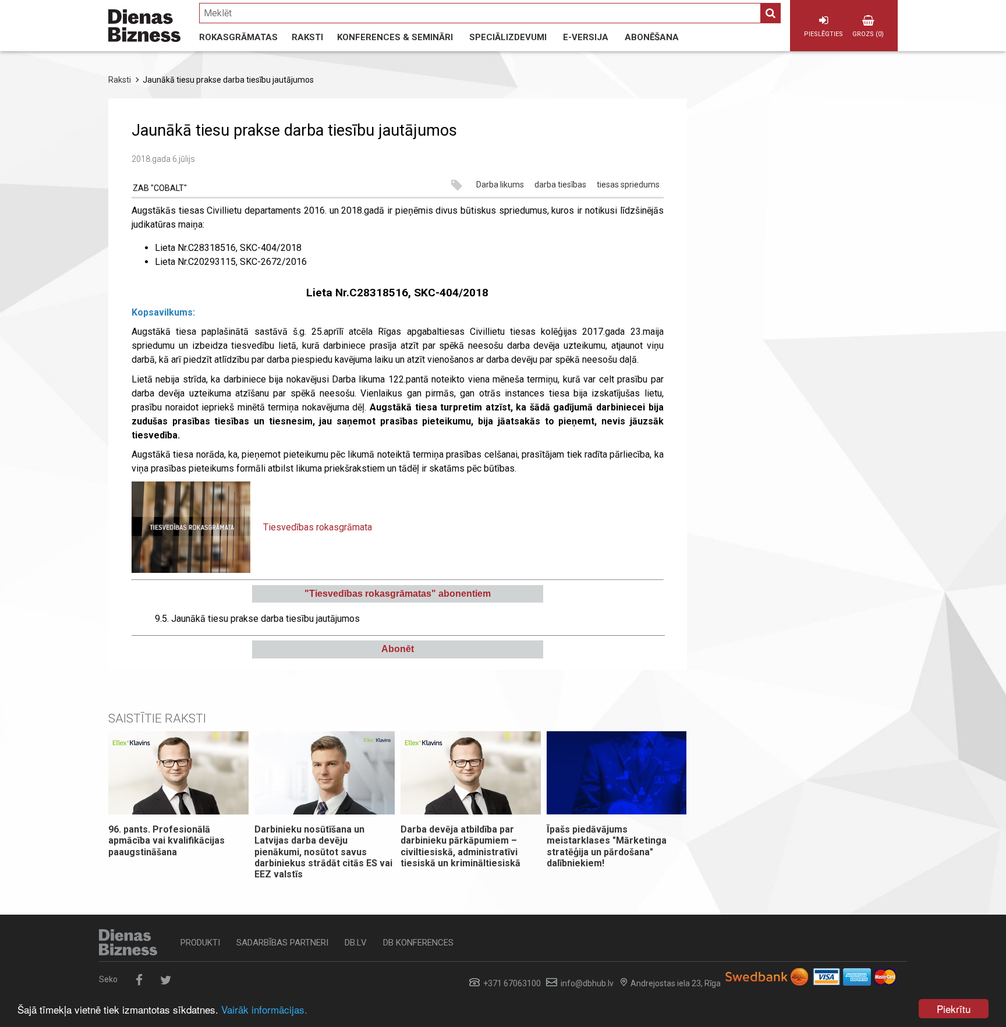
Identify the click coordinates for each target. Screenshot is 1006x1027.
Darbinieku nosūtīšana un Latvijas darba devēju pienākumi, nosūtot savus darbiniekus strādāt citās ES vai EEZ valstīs (323, 852)
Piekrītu (953, 1008)
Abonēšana (652, 37)
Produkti (200, 942)
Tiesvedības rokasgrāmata (317, 527)
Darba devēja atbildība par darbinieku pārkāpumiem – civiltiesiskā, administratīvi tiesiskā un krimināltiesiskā (462, 846)
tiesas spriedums (628, 185)
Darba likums (500, 185)
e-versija (585, 37)
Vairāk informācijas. (264, 1009)
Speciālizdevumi (508, 37)
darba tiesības (560, 185)
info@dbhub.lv (587, 983)
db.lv (356, 942)
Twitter (166, 980)
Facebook (139, 980)
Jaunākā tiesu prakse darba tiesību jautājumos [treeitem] (257, 618)
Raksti (307, 37)
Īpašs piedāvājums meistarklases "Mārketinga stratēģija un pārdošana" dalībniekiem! (607, 846)
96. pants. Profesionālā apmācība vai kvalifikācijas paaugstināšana (166, 840)
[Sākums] (144, 25)
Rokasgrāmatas (238, 37)
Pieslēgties (823, 34)
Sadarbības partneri (282, 942)
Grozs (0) (868, 34)
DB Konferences (418, 942)
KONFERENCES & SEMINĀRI (395, 37)
